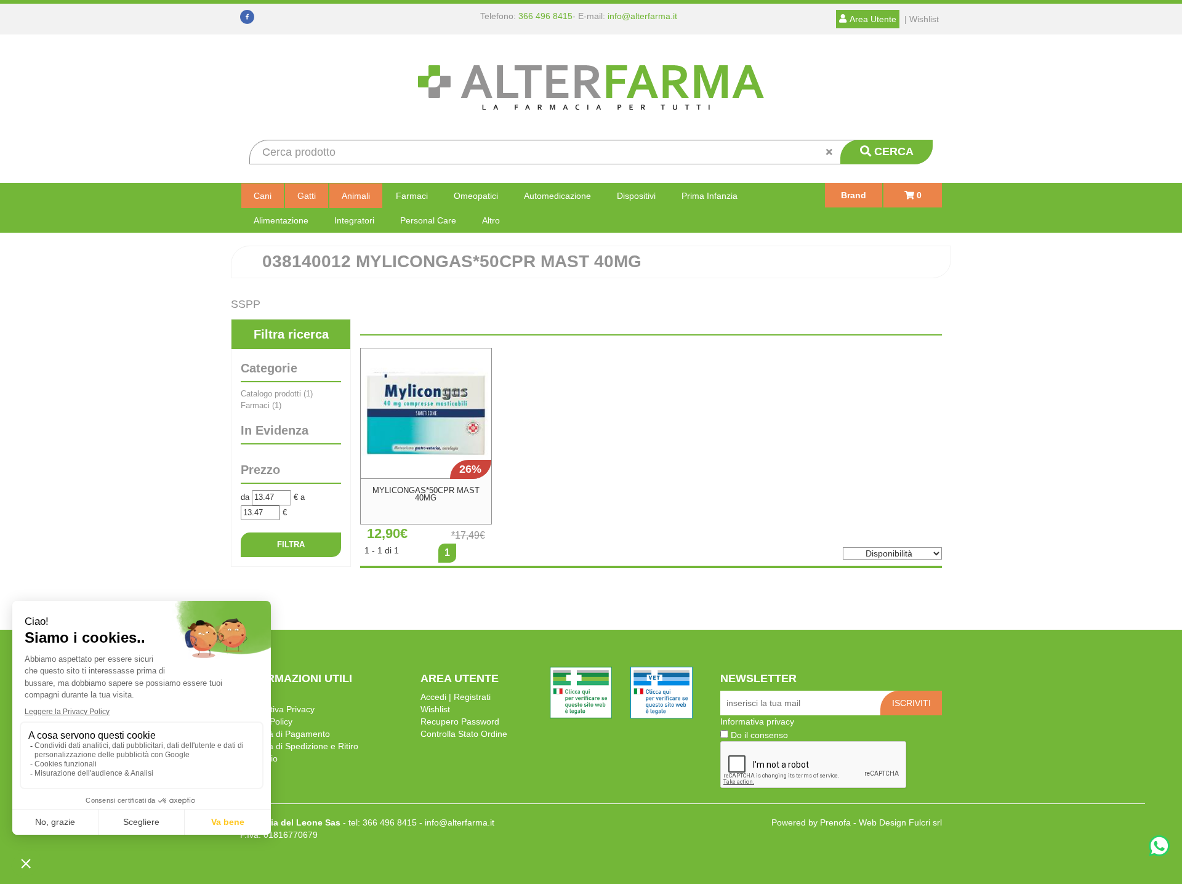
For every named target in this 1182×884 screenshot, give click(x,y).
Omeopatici (476, 196)
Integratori (354, 220)
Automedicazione (557, 196)
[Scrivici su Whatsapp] (1159, 847)
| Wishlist (921, 19)
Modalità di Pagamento (285, 734)
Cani (262, 196)
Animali (356, 196)
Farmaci (412, 196)
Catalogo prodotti (277, 393)
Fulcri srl (925, 822)
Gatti (306, 196)
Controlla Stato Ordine (463, 734)
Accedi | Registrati (455, 697)
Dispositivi (636, 196)
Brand (853, 195)
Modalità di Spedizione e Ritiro (299, 746)
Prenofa (835, 822)
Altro (491, 220)
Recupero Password (459, 721)
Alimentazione (281, 220)
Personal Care (428, 220)
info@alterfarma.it (642, 16)
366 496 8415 (545, 16)
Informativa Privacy (277, 709)
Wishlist (435, 709)
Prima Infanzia (709, 196)
